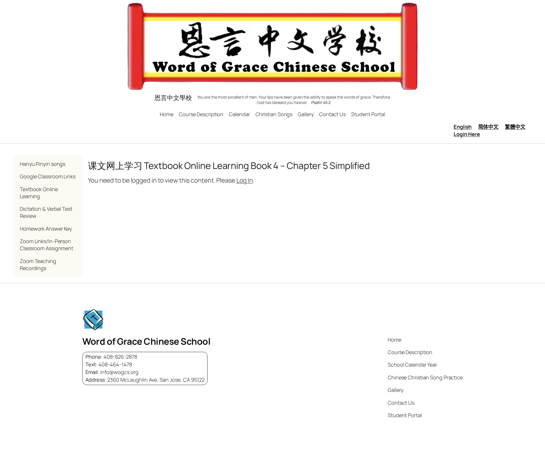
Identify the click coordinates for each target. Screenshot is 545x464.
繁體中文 (515, 126)
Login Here (467, 134)
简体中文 (488, 126)
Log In (244, 180)
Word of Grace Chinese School (146, 341)
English (462, 126)
